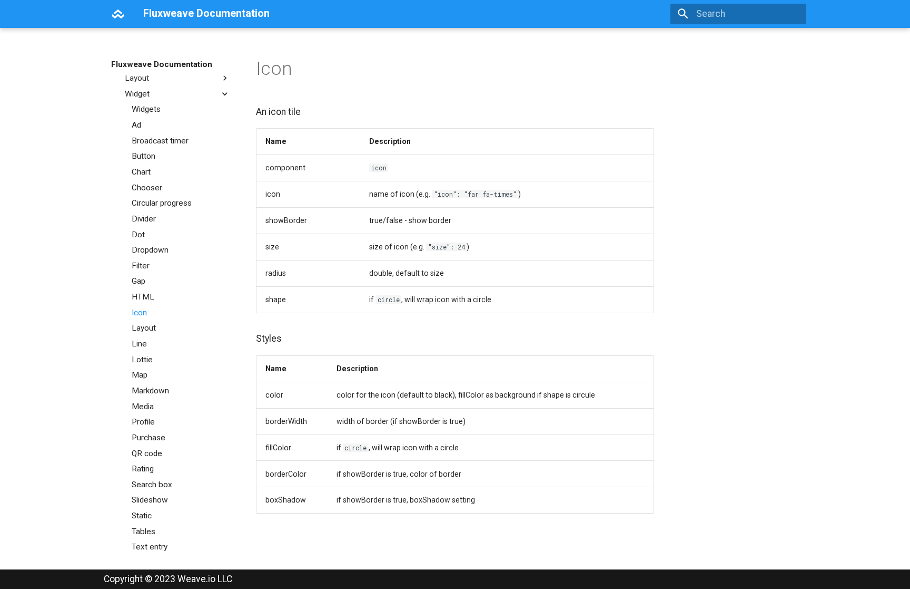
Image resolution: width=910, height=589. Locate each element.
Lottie (142, 359)
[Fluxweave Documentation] (118, 13)
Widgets (146, 109)
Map (139, 375)
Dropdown (150, 250)
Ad (136, 125)
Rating (143, 469)
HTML (143, 297)
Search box (152, 484)
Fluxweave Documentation (161, 64)
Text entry (149, 547)
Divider (144, 219)
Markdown (150, 390)
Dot (138, 234)
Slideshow (150, 500)
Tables (143, 531)
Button (143, 156)
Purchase (148, 437)
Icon (139, 312)
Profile (143, 422)
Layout (137, 78)
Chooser (147, 187)
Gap (138, 281)
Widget (137, 94)
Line (139, 344)
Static (142, 515)
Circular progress (162, 203)
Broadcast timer (160, 141)
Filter (141, 266)
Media (143, 406)
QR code (147, 453)
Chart (141, 172)
